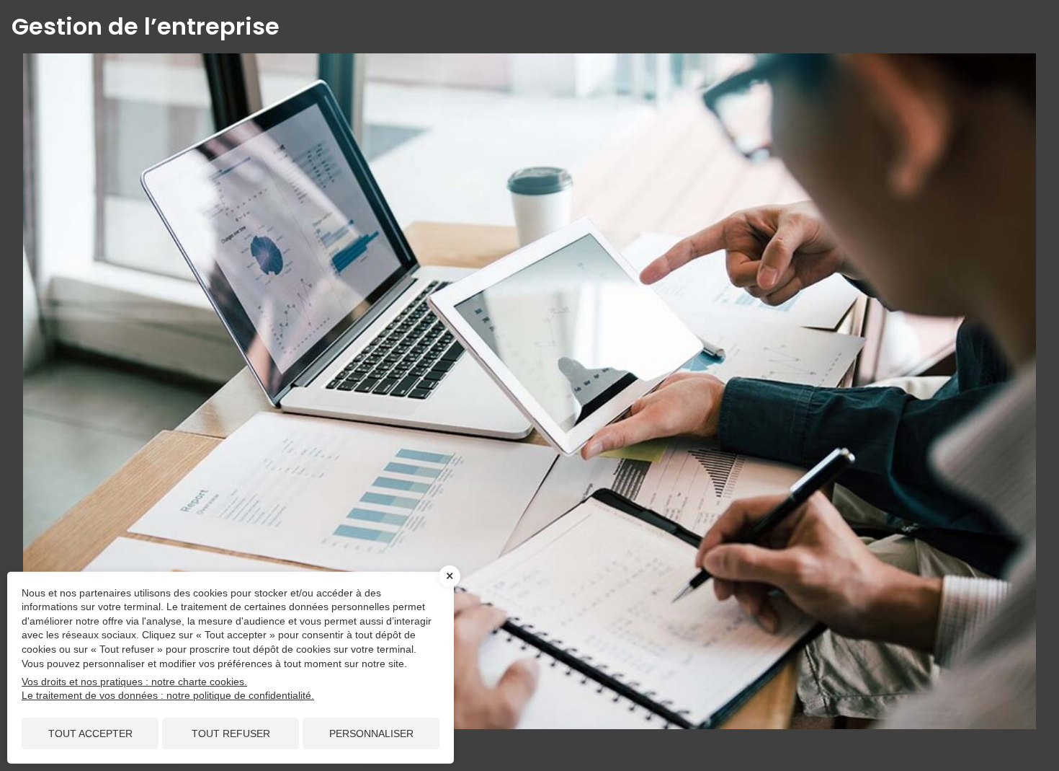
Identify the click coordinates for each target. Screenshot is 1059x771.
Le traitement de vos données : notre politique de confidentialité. (168, 695)
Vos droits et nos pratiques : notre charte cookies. (134, 681)
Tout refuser (231, 733)
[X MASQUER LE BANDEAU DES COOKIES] (449, 576)
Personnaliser (371, 733)
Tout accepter (90, 733)
